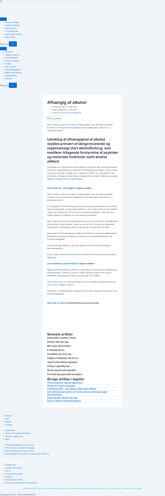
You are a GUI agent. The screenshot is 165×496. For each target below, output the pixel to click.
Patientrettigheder (13, 70)
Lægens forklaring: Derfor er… (63, 358)
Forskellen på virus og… (60, 354)
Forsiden (9, 52)
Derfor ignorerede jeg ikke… (62, 370)
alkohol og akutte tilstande (66, 263)
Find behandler (11, 31)
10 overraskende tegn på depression (65, 383)
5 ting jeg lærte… (56, 350)
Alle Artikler (10, 37)
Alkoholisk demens (55, 282)
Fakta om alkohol (59, 303)
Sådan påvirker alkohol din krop (62, 398)
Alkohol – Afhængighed (65, 188)
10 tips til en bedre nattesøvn (61, 386)
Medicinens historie (13, 34)
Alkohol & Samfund (74, 254)
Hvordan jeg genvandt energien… (65, 374)
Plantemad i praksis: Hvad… (62, 337)
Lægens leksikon (12, 25)
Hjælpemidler (11, 75)
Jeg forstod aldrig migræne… (63, 362)
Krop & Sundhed (12, 61)
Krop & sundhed (12, 22)
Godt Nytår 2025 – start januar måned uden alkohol (71, 389)
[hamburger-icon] (3, 19)
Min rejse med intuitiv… (59, 346)
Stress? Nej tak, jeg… (58, 341)
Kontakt (8, 78)
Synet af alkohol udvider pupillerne (64, 401)
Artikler (8, 64)
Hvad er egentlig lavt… (59, 366)
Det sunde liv (10, 28)
